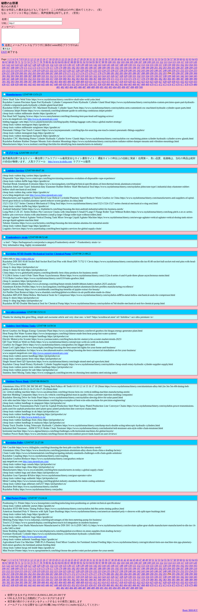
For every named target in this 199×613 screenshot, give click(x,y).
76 (34, 62)
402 (52, 81)
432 (182, 81)
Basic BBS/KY (190, 610)
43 (128, 59)
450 (65, 84)
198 (143, 67)
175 (43, 67)
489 (93, 87)
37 (109, 59)
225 (65, 70)
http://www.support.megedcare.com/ (50, 353)
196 (134, 67)
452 (73, 84)
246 (156, 70)
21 (59, 59)
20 (56, 59)
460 (108, 84)
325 (108, 76)
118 (186, 62)
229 (82, 70)
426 (156, 81)
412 (95, 81)
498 (132, 87)
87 (68, 62)
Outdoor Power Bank (17, 381)
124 (17, 64)
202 (160, 67)
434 (191, 81)
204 (169, 67)
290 (152, 73)
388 (186, 78)
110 (153, 62)
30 (87, 59)
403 (56, 81)
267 (51, 73)
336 (156, 76)
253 (186, 70)
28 (81, 59)
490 (97, 87)
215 (21, 70)
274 (82, 73)
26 (75, 59)
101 (114, 62)
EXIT (4, 52)
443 (34, 84)
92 (84, 62)
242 (139, 70)
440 (21, 84)
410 (86, 81)
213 (12, 70)
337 (160, 76)
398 (34, 81)
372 (117, 78)
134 (60, 64)
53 (159, 59)
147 (117, 64)
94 (90, 62)
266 (47, 73)
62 (187, 59)
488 (88, 87)
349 (17, 78)
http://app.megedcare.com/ (36, 461)
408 (78, 81)
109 (149, 62)
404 (60, 81)
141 (91, 64)
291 (156, 73)
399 (39, 81)
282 (117, 73)
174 (38, 67)
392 (8, 81)
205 (173, 67)
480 (195, 84)
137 (73, 64)
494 (115, 87)
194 (125, 67)
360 (65, 78)
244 (147, 70)
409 (82, 81)
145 (108, 64)
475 (173, 84)
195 (130, 67)
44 (131, 59)
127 (30, 64)
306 (26, 76)
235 (108, 70)
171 (25, 67)
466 (134, 84)
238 (121, 70)
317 (73, 76)
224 (60, 70)
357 (51, 78)
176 (47, 67)
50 (149, 59)
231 (91, 70)
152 (139, 64)
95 (93, 62)
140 (86, 64)
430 (173, 81)
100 (110, 62)
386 (178, 78)
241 (134, 70)
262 (30, 73)
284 (125, 73)
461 (112, 84)
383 (165, 78)
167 (8, 67)
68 (9, 62)
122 (8, 64)
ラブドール (12, 153)
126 (25, 64)
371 (112, 78)
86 (65, 62)
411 (91, 81)
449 (60, 84)
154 (147, 64)
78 (40, 62)
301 (4, 76)
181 (69, 67)
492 (106, 87)
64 (193, 59)
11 (28, 59)
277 (95, 73)
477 (182, 84)
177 (51, 67)
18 (50, 59)
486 (80, 87)
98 (103, 62)
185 (86, 67)
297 (182, 73)
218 (34, 70)
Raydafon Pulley (14, 442)
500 (141, 87)
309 (39, 76)
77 (37, 62)
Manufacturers (14, 94)
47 (140, 59)
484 (71, 87)
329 (125, 76)
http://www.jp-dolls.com (60, 161)
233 (99, 70)
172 (30, 67)
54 (162, 59)
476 (178, 84)
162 (182, 64)
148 (121, 64)
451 (69, 84)
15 (41, 59)
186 (91, 67)
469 (147, 84)
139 (82, 64)
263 (34, 73)
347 (8, 78)
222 (51, 70)
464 (125, 84)
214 (17, 70)
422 (139, 81)
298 (186, 73)
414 (104, 81)
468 (143, 84)
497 (128, 87)
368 (99, 78)
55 (165, 59)
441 (25, 84)
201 (156, 67)
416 (112, 81)
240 (130, 70)
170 (21, 67)
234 (104, 70)
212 (8, 70)
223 (56, 70)
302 (8, 76)
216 (25, 70)
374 (125, 78)
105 (131, 62)
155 (152, 64)
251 (178, 70)
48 (143, 59)
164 (191, 64)
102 (118, 62)
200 (152, 67)
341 (178, 76)
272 (73, 73)
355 (43, 78)
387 (182, 78)
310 (43, 76)
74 (28, 62)
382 (160, 78)
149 (125, 64)
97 (100, 62)
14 (38, 59)
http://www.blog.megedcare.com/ (46, 195)
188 (99, 67)
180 (65, 67)
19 (53, 59)
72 (22, 62)
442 (30, 84)
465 (130, 84)
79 (44, 62)
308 (34, 76)
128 (34, 64)
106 (136, 62)
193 (121, 67)
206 (178, 67)
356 (47, 78)
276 (91, 73)
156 (156, 64)
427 (160, 81)
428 (165, 81)
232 (95, 70)
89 (75, 62)
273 (78, 73)
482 (62, 87)
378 (143, 78)
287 (139, 73)
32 (94, 59)
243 (143, 70)
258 (12, 73)
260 (21, 73)
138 (78, 64)
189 (104, 67)
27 (78, 59)
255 (195, 70)
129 (38, 64)
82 (53, 62)
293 (165, 73)
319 (82, 76)
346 (4, 78)
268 (56, 73)
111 (157, 62)
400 (43, 81)
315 (65, 76)
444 (38, 84)
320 (86, 76)
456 (91, 84)
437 (8, 84)
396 (26, 81)
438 (12, 84)
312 (51, 76)
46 (137, 59)
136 (69, 64)
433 (186, 81)
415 (108, 81)
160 (173, 64)
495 (119, 87)
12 (31, 59)
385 (173, 78)
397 (30, 81)
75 (31, 62)
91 (81, 62)
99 (106, 62)
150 (130, 64)
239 (125, 70)
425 (152, 81)
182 (73, 67)
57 (171, 59)
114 (170, 62)
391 (4, 81)
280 (108, 73)
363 (78, 78)
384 (169, 78)
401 (47, 81)
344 (191, 76)
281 (112, 73)
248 (165, 70)
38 (112, 59)
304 (17, 76)
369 (104, 78)
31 (90, 59)
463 (121, 84)
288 (143, 73)
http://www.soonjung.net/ (34, 536)
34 (100, 59)
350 (21, 78)
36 (106, 59)
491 (102, 87)
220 (43, 70)
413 (99, 81)
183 (78, 67)
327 (117, 76)
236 (112, 70)
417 (117, 81)
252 (182, 70)
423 (143, 81)
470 (152, 84)
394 (17, 81)
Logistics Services (15, 170)
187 (95, 67)
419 (125, 81)
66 (3, 62)
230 (86, 70)
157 (160, 64)
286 (134, 73)
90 (78, 62)
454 (82, 84)
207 (182, 67)
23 (66, 59)
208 (186, 67)
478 (186, 84)
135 (65, 64)
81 (50, 62)
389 (191, 78)
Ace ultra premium (16, 312)
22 (62, 59)
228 (78, 70)
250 (173, 70)
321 (91, 76)
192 (117, 67)
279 (104, 73)
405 (65, 81)
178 (56, 67)
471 (156, 84)
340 (173, 76)
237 (117, 70)
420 (130, 81)
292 (160, 73)
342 (182, 76)
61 (184, 59)
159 (169, 64)
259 (17, 73)
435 (195, 81)
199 (147, 67)
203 (165, 67)
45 (134, 59)
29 (84, 59)
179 (60, 67)
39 (115, 59)
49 (146, 59)
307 (30, 76)
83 (56, 62)
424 (147, 81)
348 (12, 78)
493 (110, 87)
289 (147, 73)
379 (147, 78)
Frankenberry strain (17, 237)
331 (134, 76)
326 (112, 76)
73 (25, 62)
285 (130, 73)
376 (134, 78)
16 (44, 59)
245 (152, 70)
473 (165, 84)
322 (95, 76)
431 (178, 81)
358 (56, 78)
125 (21, 64)
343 (186, 76)
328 (121, 76)
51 (153, 59)
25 (72, 59)
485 (75, 87)
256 (4, 73)
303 (12, 76)
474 (169, 84)
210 (195, 67)
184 (82, 67)
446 (47, 84)
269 (60, 73)
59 (177, 59)
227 (73, 70)
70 (16, 62)
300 (195, 73)
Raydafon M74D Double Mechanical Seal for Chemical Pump (38, 253)
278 (99, 73)
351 (25, 78)
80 (47, 62)
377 (139, 78)
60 (181, 59)
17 (47, 59)
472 (160, 84)
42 (125, 59)
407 (73, 81)
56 (168, 59)
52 (156, 59)
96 (96, 62)
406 (69, 81)
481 (58, 87)
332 (139, 76)
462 (117, 84)
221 (47, 70)
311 (47, 76)
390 (195, 78)
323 (99, 76)
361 (69, 78)
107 (140, 62)
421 (134, 81)
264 (38, 73)
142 (95, 64)
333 (143, 76)
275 (86, 73)
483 (67, 87)
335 (152, 76)
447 (51, 84)
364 (82, 78)
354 (38, 78)
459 (104, 84)
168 (12, 67)
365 (86, 78)
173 (34, 67)
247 (160, 70)
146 (112, 64)
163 (186, 64)
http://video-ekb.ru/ (25, 258)
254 (191, 70)
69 (13, 62)
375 (130, 78)
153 (143, 64)
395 (21, 81)
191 (112, 67)
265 (43, 73)
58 (174, 59)
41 (121, 59)
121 (4, 64)
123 (12, 64)
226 (69, 70)
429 (169, 81)
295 (173, 73)
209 (191, 67)
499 (136, 87)
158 (165, 64)
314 (60, 76)
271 (69, 73)
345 (195, 76)
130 (43, 64)
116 (178, 62)
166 (4, 67)
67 (6, 62)
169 (17, 67)
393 (12, 81)
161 (178, 64)
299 (191, 73)
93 (87, 62)
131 (47, 64)
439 (17, 84)
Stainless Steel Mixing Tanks (21, 325)
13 (34, 59)
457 (95, 84)
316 (69, 76)
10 (25, 59)
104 (127, 62)
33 (97, 59)
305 (21, 76)
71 (19, 62)
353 (34, 78)
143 (99, 64)
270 (65, 73)
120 (195, 62)
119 (191, 62)
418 (121, 81)
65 (196, 59)
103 (123, 62)
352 (30, 78)
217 (30, 70)
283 (121, 73)
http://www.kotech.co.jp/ (33, 417)
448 (56, 84)
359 (60, 78)
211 (4, 70)
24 (69, 59)
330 (130, 76)
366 (91, 78)
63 (190, 59)
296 (178, 73)
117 (182, 62)
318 (78, 76)
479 (191, 84)
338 (165, 76)
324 (104, 76)
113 (165, 62)
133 (56, 64)
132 (51, 64)
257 (8, 73)
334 (147, 76)
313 (56, 76)
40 (118, 59)
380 (152, 78)
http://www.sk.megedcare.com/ (43, 119)
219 (38, 70)
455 (86, 84)
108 (144, 62)
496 (123, 87)
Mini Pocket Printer (16, 498)
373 (121, 78)
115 (174, 62)
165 (195, 64)
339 (169, 76)
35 (103, 59)
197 (139, 67)
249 (169, 70)
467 (139, 84)
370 (108, 78)
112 (161, 62)
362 (73, 78)
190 (108, 67)
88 (72, 62)
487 (84, 87)
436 (4, 84)
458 (99, 84)
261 (25, 73)
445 (43, 84)
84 (59, 62)
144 (104, 64)
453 (78, 84)
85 (62, 62)
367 (95, 78)
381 (156, 78)
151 (134, 64)
